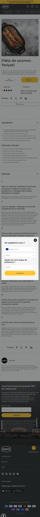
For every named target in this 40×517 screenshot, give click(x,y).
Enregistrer (20, 273)
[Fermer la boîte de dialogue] (35, 240)
